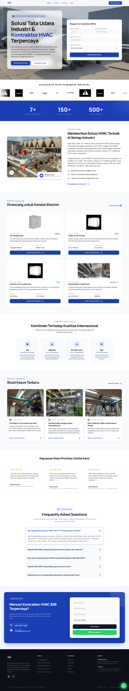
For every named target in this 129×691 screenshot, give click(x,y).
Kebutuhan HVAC (75, 45)
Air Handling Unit (42, 660)
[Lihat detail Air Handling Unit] (35, 234)
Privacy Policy (103, 687)
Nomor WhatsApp (75, 36)
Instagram (70, 660)
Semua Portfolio (115, 383)
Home (49, 3)
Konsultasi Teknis (40, 63)
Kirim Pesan (95, 626)
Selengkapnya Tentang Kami (79, 184)
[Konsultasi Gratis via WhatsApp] (124, 686)
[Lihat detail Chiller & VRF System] (94, 234)
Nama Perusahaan (101, 28)
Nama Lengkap (74, 28)
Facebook (71, 663)
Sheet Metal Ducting (43, 666)
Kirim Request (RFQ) (94, 55)
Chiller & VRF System (43, 663)
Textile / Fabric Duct (43, 669)
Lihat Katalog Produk (21, 63)
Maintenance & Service (44, 672)
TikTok (70, 669)
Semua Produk (115, 205)
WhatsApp (71, 672)
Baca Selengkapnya (35, 252)
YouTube (70, 666)
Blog (71, 3)
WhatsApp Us (115, 3)
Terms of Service (116, 687)
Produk (56, 3)
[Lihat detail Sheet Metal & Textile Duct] (94, 283)
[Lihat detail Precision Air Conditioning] (35, 283)
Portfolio (64, 3)
